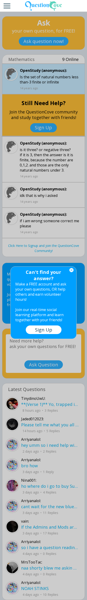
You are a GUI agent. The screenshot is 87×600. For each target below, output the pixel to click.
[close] (71, 270)
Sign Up (43, 330)
